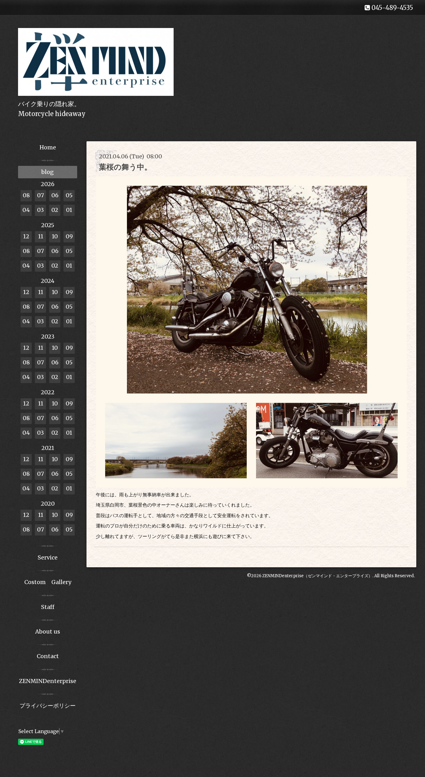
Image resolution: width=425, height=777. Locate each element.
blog (47, 172)
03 (40, 209)
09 (69, 236)
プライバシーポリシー (48, 705)
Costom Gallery (47, 582)
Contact (48, 656)
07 (40, 195)
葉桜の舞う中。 (125, 167)
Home (48, 147)
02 (54, 209)
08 (26, 195)
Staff (47, 607)
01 (69, 209)
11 (40, 236)
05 (69, 195)
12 (26, 236)
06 (54, 195)
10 (55, 236)
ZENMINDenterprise (47, 681)
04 (26, 209)
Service (48, 557)
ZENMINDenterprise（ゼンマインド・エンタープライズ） (317, 575)
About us (47, 631)
